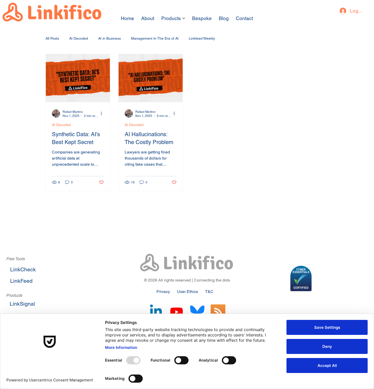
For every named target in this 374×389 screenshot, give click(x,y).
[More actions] (103, 114)
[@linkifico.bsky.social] (197, 311)
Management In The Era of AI (155, 38)
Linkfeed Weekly (202, 38)
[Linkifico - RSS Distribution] (218, 311)
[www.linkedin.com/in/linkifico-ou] (156, 311)
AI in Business (109, 38)
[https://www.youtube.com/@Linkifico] (176, 311)
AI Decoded (78, 38)
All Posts (52, 38)
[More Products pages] (183, 18)
